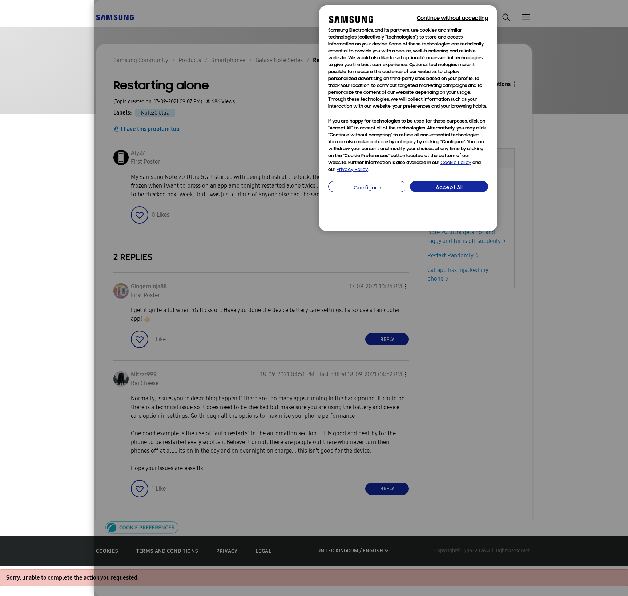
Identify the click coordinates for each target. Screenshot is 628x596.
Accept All (449, 188)
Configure (367, 188)
